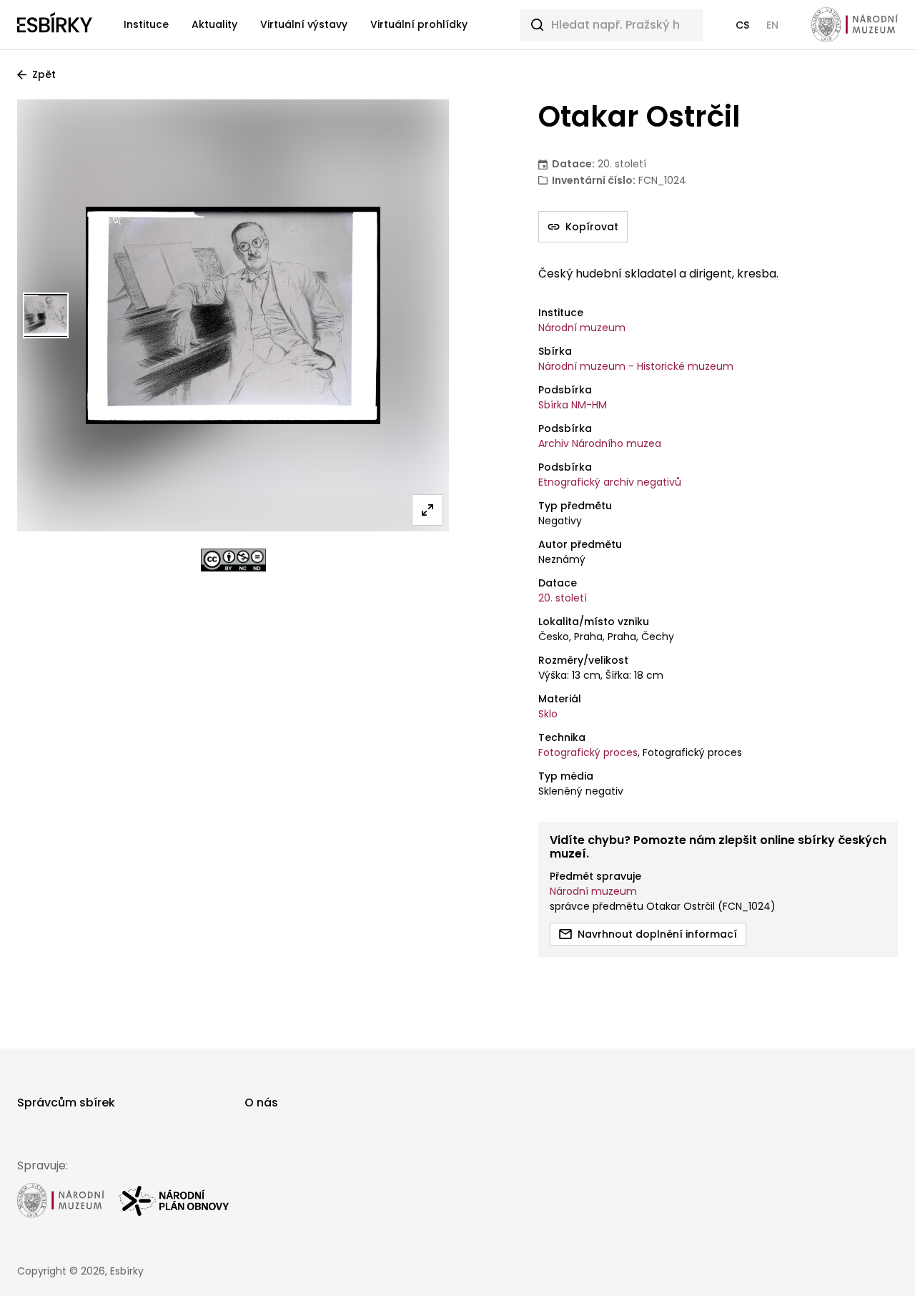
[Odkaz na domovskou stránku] (54, 25)
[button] (742, 25)
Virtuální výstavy (303, 24)
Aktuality (214, 24)
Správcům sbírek (66, 1102)
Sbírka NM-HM (572, 405)
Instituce (146, 24)
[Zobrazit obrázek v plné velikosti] (427, 510)
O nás (261, 1102)
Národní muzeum (581, 327)
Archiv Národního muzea (599, 443)
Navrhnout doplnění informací (657, 934)
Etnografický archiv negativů (609, 482)
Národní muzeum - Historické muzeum (635, 366)
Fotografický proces (588, 752)
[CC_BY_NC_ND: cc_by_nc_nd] (233, 560)
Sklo (548, 714)
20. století (562, 598)
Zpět (44, 74)
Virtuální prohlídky (419, 24)
